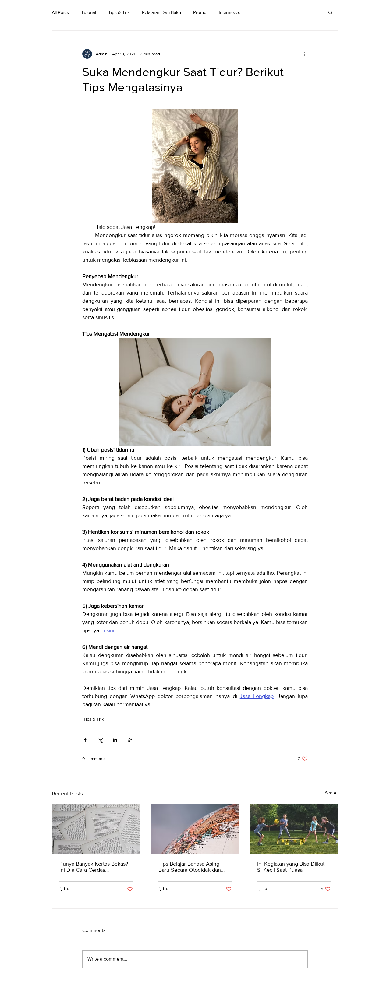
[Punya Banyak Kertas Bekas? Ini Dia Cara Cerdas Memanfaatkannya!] (96, 829)
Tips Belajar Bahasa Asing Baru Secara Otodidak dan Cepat (189, 867)
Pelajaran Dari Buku (161, 12)
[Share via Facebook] (85, 740)
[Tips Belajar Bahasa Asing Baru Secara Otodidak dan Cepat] (195, 829)
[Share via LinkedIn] (115, 740)
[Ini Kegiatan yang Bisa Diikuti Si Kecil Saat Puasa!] (294, 829)
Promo (200, 12)
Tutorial (88, 12)
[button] (330, 12)
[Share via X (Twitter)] (100, 740)
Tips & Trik (119, 12)
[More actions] (304, 54)
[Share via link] (130, 740)
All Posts (60, 12)
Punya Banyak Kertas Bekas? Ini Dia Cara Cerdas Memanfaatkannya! (93, 867)
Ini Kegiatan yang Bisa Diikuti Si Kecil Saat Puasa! (291, 867)
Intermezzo (230, 12)
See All (331, 792)
